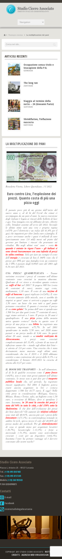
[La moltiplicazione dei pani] (31, 166)
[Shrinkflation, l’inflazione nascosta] (14, 124)
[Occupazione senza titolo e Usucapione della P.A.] (14, 69)
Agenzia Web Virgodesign (35, 554)
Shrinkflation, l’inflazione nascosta (37, 120)
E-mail (7, 497)
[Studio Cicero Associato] (30, 14)
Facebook (9, 503)
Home (5, 35)
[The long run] (14, 87)
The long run (31, 82)
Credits (16, 554)
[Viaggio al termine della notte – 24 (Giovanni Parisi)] (14, 105)
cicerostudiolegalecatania (18, 509)
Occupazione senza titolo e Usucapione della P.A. (39, 66)
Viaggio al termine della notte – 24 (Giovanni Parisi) (39, 102)
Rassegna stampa (15, 35)
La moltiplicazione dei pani (25, 144)
